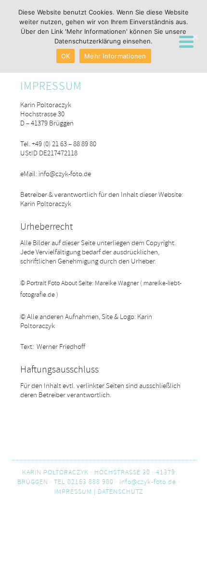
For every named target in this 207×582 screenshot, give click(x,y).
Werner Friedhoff (62, 346)
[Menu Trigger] (186, 41)
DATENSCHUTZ (120, 491)
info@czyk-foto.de (65, 174)
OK (65, 56)
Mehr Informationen (115, 56)
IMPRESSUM (73, 491)
